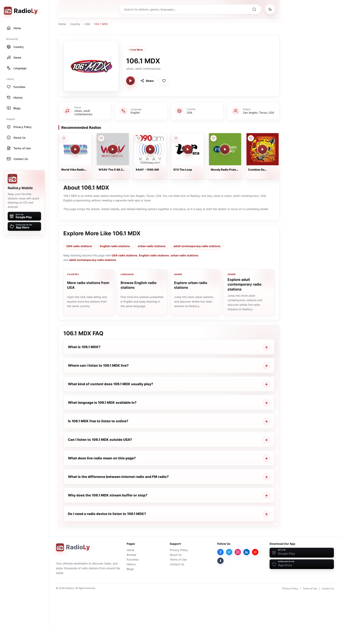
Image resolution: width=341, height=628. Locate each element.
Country (75, 24)
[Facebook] (220, 552)
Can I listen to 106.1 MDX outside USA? (100, 440)
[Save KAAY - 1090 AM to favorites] (138, 138)
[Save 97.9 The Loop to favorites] (176, 138)
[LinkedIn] (246, 552)
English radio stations (115, 246)
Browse (131, 554)
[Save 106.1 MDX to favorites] (163, 80)
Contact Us (177, 564)
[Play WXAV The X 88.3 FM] (112, 149)
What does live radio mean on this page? (102, 458)
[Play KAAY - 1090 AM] (150, 149)
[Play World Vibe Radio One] (75, 149)
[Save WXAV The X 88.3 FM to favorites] (101, 138)
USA (87, 24)
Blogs (130, 569)
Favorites (133, 559)
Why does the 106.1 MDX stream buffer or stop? (107, 495)
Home (62, 24)
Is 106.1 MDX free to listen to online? (98, 421)
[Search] (254, 9)
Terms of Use (178, 559)
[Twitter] (229, 552)
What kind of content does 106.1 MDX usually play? (110, 384)
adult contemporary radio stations (196, 246)
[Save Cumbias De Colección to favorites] (251, 138)
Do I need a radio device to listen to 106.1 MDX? (107, 514)
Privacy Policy (179, 550)
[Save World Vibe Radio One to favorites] (64, 138)
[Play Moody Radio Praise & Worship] (225, 149)
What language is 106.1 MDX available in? (102, 403)
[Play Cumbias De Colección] (262, 149)
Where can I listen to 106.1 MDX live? (98, 365)
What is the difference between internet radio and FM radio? (118, 477)
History (131, 564)
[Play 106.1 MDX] (130, 80)
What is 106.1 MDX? (84, 347)
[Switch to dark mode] (270, 9)
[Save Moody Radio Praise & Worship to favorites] (213, 138)
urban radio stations (152, 246)
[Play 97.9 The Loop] (187, 149)
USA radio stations (79, 246)
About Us (176, 554)
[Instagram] (238, 552)
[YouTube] (255, 552)
